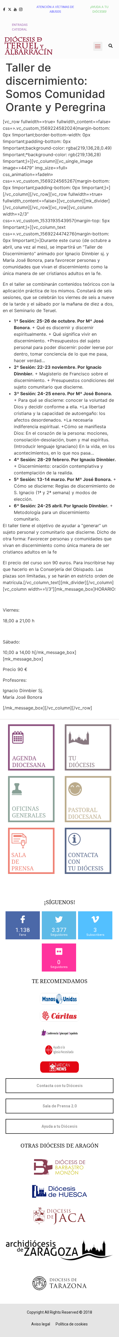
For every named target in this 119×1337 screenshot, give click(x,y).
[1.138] (23, 919)
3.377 (59, 930)
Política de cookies (72, 1324)
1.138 (22, 930)
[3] (95, 919)
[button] (97, 46)
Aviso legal (40, 1324)
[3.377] (59, 919)
